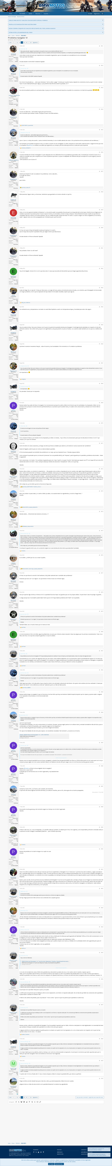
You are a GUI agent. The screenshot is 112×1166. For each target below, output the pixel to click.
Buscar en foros (20, 16)
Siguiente (35, 42)
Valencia (16, 81)
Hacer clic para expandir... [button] (61, 757)
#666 (102, 343)
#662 (102, 268)
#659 (102, 209)
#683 (102, 691)
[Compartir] (99, 46)
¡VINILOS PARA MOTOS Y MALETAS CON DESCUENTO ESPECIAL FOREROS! (28, 20)
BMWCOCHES (60, 1154)
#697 (102, 1004)
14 (21, 42)
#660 (102, 227)
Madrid (16, 167)
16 (26, 42)
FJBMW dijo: (23, 891)
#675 (102, 530)
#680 (102, 631)
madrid (16, 61)
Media (30, 13)
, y (32, 568)
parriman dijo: (23, 614)
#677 (102, 572)
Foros (15, 13)
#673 (102, 491)
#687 (102, 786)
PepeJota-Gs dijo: (24, 386)
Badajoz (16, 438)
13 (19, 42)
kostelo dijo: (23, 955)
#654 (102, 109)
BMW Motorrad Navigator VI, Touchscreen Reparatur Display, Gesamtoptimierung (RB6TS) (47, 961)
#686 (102, 765)
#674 (102, 511)
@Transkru (26, 768)
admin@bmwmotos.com (86, 1152)
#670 (102, 423)
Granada (16, 359)
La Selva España (14, 419)
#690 (102, 848)
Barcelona (16, 126)
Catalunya (16, 507)
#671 (102, 443)
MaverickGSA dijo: (24, 533)
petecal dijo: (23, 715)
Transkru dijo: (23, 745)
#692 (102, 888)
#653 (102, 87)
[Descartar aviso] (102, 20)
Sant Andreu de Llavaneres (14, 486)
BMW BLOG (59, 1152)
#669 (102, 402)
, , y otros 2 (32, 486)
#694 (102, 926)
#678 (102, 592)
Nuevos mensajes (12, 16)
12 (17, 42)
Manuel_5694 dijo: (24, 982)
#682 (102, 669)
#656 (102, 152)
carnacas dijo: (23, 68)
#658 (102, 191)
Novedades (22, 13)
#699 (102, 1060)
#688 (102, 806)
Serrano (16, 458)
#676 (102, 555)
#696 (102, 979)
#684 (102, 712)
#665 (102, 324)
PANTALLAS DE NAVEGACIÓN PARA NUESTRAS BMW (22, 24)
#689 (102, 827)
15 (24, 42)
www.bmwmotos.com (86, 1154)
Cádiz (17, 666)
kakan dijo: (22, 49)
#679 (102, 611)
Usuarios (46, 13)
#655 (102, 129)
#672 (102, 468)
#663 (102, 287)
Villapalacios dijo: (24, 132)
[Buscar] (102, 13)
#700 (102, 1078)
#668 (102, 383)
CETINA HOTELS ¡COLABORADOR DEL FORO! (20, 32)
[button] (27, 13)
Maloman (11, 40)
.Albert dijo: (23, 426)
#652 (102, 65)
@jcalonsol (30, 145)
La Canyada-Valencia (13, 547)
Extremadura (15, 379)
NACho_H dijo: (23, 929)
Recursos (38, 13)
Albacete (16, 283)
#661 (102, 248)
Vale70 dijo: (23, 653)
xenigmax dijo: (23, 366)
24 (30, 42)
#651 (102, 46)
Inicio (10, 13)
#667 (102, 363)
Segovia (16, 884)
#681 (102, 650)
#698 (102, 1038)
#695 (102, 952)
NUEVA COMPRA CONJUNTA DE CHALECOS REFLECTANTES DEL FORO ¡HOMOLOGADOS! (32, 28)
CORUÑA (16, 303)
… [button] (28, 42)
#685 (102, 742)
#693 (102, 907)
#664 (102, 306)
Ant (10, 42)
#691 (102, 869)
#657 (102, 171)
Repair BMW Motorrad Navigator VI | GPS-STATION (34, 734)
